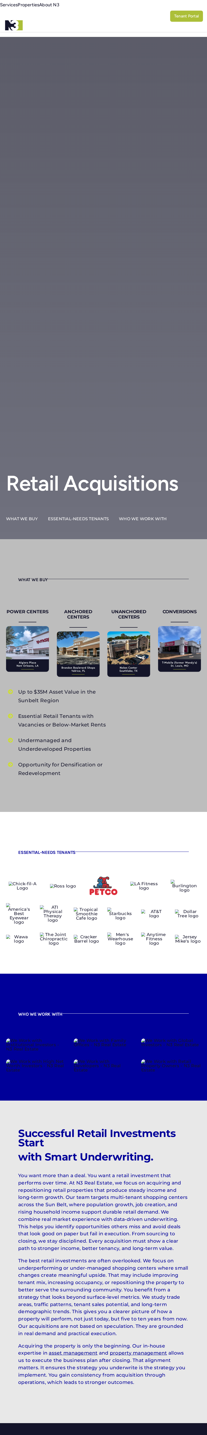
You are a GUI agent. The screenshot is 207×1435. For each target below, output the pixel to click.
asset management (73, 1353)
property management (138, 1353)
